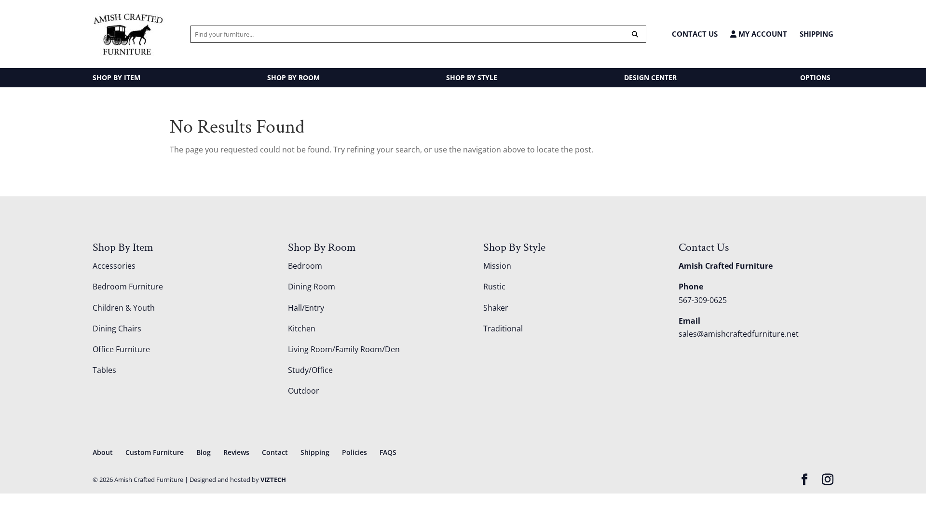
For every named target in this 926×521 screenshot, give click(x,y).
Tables (104, 370)
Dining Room (311, 286)
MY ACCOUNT (761, 34)
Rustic (494, 286)
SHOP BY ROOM (293, 77)
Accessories (114, 265)
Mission (497, 265)
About (103, 452)
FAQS (388, 452)
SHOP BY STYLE (471, 77)
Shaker (495, 307)
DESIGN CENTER (650, 77)
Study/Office (310, 370)
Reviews (236, 452)
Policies (354, 452)
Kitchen (301, 328)
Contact (275, 452)
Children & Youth (124, 307)
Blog (203, 452)
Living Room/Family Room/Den (344, 349)
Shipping (816, 33)
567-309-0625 (703, 300)
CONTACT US (695, 33)
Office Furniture (121, 349)
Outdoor (303, 390)
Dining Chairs (117, 328)
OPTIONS (815, 77)
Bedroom (305, 265)
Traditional (503, 328)
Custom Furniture (154, 452)
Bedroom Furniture (128, 286)
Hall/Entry (306, 307)
